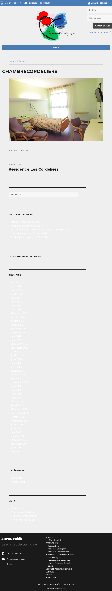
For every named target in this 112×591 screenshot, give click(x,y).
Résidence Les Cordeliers (58, 552)
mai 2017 (16, 451)
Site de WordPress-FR (23, 519)
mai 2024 (16, 297)
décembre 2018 (19, 409)
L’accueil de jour (54, 557)
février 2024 (18, 301)
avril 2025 (16, 286)
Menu (56, 47)
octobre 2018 (18, 416)
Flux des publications (23, 512)
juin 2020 (16, 359)
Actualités (16, 478)
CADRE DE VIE (52, 543)
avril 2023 (16, 309)
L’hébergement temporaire (59, 560)
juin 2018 (16, 428)
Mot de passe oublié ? (100, 32)
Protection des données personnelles (56, 584)
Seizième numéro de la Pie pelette (29, 225)
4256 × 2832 (24, 150)
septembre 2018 (20, 420)
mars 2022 (17, 324)
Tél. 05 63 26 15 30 (14, 553)
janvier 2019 (17, 405)
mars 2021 (16, 340)
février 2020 (18, 374)
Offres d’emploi (54, 540)
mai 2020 (16, 363)
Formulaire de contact (39, 2)
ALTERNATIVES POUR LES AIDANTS (61, 555)
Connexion (17, 508)
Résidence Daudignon (57, 549)
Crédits (10, 564)
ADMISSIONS (51, 578)
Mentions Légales (56, 589)
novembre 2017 (19, 443)
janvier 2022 (18, 328)
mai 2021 (16, 336)
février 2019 (17, 401)
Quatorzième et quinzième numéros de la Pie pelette (40, 229)
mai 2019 (16, 390)
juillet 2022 (17, 320)
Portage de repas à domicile (59, 563)
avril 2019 (16, 393)
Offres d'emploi (20, 481)
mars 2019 (16, 397)
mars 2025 (17, 290)
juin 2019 (16, 386)
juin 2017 (16, 447)
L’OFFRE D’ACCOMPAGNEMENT (59, 569)
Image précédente (17, 61)
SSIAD (50, 566)
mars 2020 (17, 370)
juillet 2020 (17, 355)
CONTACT (50, 572)
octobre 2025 (18, 282)
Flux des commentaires (24, 515)
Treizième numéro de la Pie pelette (30, 233)
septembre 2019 (19, 382)
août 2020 (16, 351)
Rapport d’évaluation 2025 (25, 221)
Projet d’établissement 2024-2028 (29, 237)
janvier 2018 (18, 436)
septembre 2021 (19, 332)
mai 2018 (16, 432)
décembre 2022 (19, 313)
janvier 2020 (18, 378)
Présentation (53, 546)
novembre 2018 (19, 413)
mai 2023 (16, 305)
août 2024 (16, 294)
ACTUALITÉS (51, 537)
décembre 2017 (19, 440)
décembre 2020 (19, 344)
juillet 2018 (17, 424)
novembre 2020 (19, 347)
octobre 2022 (18, 317)
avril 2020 (17, 367)
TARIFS (49, 575)
